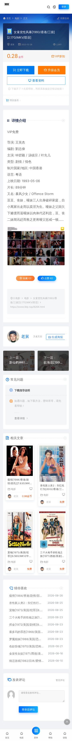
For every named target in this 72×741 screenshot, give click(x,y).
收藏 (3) (26, 278)
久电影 (16, 298)
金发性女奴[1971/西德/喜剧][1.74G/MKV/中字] (26, 653)
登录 (64, 6)
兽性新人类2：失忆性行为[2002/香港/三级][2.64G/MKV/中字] (52, 487)
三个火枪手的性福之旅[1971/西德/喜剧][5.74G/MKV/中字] (51, 554)
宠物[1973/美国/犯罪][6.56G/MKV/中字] (18, 554)
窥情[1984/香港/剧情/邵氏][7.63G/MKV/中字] (19, 482)
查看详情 (19, 418)
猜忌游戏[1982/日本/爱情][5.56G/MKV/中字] (26, 660)
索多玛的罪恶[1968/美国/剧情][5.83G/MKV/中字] (26, 631)
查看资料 (37, 80)
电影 (17, 18)
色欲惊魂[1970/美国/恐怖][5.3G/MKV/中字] (26, 646)
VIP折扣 (60, 56)
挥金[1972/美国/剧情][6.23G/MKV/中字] (26, 624)
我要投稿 (64, 18)
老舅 (12, 44)
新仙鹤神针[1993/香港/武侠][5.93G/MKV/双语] (19, 362)
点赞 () (48, 278)
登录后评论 (28, 709)
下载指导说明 (22, 390)
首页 (8, 18)
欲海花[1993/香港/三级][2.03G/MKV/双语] (53, 362)
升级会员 (53, 70)
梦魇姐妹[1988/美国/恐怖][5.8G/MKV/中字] (26, 639)
